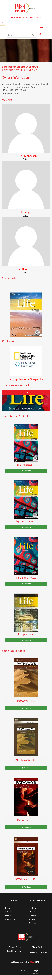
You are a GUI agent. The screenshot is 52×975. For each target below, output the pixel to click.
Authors (8, 911)
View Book (27, 470)
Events (8, 915)
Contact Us (10, 919)
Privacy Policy (15, 947)
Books (8, 908)
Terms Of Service (39, 947)
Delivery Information (38, 952)
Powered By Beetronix (23, 971)
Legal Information (15, 951)
